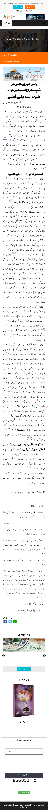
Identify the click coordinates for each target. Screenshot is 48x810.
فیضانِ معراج (24, 721)
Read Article (24, 669)
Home (5, 55)
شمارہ (5, 23)
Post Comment (24, 792)
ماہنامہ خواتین (18, 7)
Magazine (13, 55)
